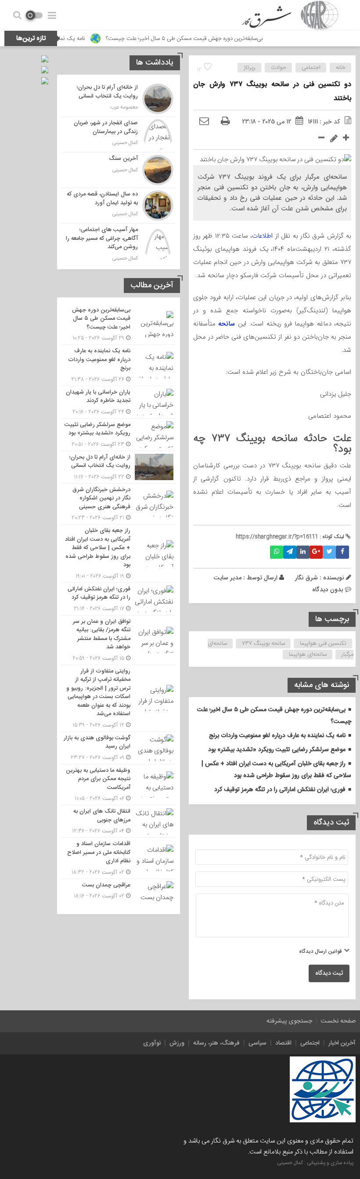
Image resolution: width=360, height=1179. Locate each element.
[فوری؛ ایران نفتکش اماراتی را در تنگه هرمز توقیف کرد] (118, 599)
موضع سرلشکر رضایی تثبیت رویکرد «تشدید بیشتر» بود (277, 750)
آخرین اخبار (342, 1043)
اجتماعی (311, 67)
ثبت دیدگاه (329, 973)
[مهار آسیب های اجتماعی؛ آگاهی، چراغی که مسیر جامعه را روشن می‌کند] (118, 243)
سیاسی (257, 1043)
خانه (341, 67)
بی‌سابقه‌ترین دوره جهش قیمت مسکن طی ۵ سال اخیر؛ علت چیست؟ (202, 38)
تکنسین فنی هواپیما (323, 643)
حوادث (278, 67)
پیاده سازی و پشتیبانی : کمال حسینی (315, 1162)
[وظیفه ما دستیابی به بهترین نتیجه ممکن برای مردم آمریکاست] (118, 784)
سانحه (226, 323)
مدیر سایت (227, 577)
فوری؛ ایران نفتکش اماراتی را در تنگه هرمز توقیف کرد (280, 790)
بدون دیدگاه (327, 589)
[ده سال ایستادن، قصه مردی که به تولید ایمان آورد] (118, 205)
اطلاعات (262, 236)
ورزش (176, 1043)
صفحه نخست (338, 1021)
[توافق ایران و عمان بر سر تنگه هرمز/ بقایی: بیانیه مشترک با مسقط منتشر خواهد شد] (118, 640)
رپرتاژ (250, 67)
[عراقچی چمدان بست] (118, 893)
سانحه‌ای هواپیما (308, 654)
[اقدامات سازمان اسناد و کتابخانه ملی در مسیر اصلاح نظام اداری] (118, 858)
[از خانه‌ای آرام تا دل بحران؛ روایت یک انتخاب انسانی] (118, 98)
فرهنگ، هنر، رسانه (216, 1043)
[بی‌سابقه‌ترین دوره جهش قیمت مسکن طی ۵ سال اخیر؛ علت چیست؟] (118, 324)
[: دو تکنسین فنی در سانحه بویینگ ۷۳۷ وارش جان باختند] (204, 122)
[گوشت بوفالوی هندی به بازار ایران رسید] (118, 748)
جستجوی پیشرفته (289, 1021)
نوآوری (152, 1043)
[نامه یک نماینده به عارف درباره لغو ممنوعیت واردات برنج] (118, 365)
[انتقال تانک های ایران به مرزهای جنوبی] (118, 821)
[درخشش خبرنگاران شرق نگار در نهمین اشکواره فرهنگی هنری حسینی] (118, 504)
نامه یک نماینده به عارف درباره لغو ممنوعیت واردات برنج (277, 736)
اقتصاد (283, 1043)
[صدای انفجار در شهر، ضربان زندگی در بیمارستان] (118, 134)
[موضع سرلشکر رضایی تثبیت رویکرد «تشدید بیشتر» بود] (118, 435)
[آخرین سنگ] (118, 170)
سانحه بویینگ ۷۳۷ (263, 643)
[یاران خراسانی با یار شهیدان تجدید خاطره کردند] (118, 402)
